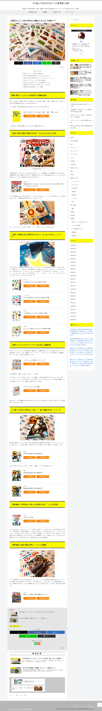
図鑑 (12, 626)
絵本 (26, 626)
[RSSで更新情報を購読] (38, 643)
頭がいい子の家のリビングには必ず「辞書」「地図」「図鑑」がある (40, 112)
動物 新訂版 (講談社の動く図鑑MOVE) (32, 488)
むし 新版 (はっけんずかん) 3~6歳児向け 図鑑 (34, 282)
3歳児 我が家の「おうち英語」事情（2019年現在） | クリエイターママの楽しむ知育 (81, 363)
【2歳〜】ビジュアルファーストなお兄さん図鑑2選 (34, 80)
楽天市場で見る (43, 115)
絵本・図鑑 (17, 626)
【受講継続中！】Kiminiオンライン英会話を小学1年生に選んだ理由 (81, 110)
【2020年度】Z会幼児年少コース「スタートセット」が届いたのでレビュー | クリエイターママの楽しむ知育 (81, 342)
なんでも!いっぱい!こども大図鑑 (31, 386)
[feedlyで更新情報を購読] (35, 643)
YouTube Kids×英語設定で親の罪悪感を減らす (81, 329)
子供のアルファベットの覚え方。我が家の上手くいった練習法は (81, 116)
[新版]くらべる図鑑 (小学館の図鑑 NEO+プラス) (35, 594)
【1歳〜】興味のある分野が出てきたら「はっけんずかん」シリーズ (38, 78)
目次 (35, 71)
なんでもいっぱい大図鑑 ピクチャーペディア (34, 360)
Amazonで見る (30, 115)
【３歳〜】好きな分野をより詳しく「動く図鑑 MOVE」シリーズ (37, 82)
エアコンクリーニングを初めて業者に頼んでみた (81, 121)
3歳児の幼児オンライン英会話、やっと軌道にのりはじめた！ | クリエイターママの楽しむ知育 (81, 352)
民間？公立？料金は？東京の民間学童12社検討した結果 (81, 126)
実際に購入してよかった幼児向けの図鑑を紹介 (33, 73)
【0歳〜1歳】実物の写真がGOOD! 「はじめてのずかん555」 (36, 75)
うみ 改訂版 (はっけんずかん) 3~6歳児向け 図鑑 (35, 313)
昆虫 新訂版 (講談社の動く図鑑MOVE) (32, 453)
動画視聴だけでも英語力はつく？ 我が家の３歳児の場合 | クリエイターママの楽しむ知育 (81, 333)
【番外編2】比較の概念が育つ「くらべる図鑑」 (33, 86)
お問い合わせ (90, 706)
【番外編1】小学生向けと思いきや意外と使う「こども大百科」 (37, 84)
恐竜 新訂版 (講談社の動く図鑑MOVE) (32, 472)
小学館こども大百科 (28, 517)
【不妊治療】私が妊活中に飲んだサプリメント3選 (81, 105)
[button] (55, 63)
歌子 (81, 41)
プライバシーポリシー (81, 706)
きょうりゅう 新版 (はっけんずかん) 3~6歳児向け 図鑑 (36, 328)
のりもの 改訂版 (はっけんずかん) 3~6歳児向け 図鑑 (36, 297)
